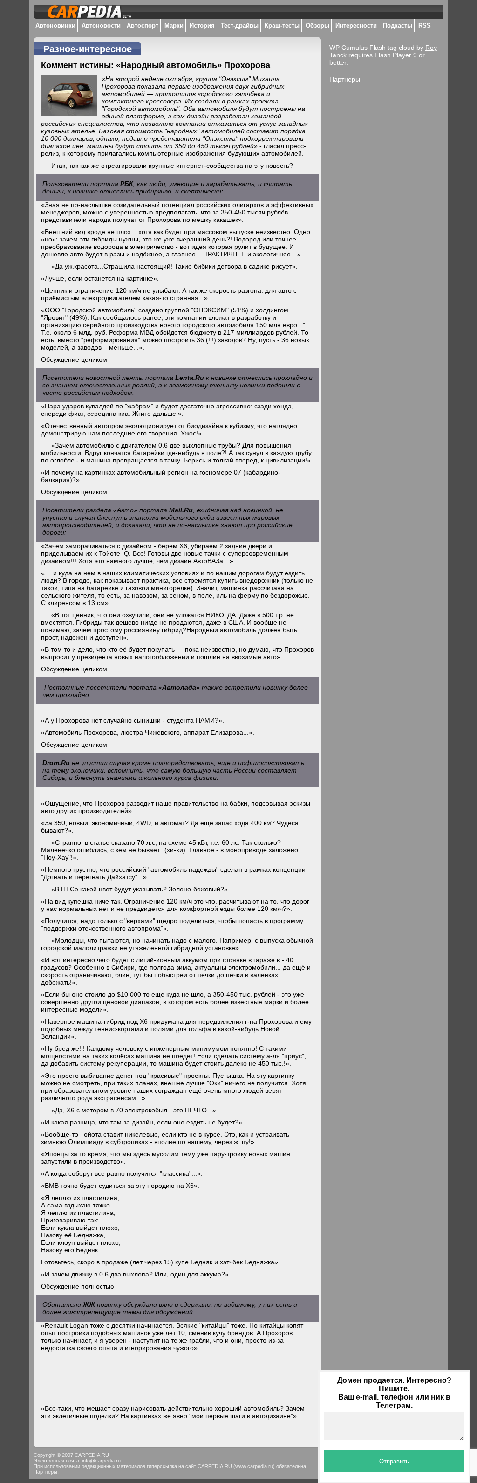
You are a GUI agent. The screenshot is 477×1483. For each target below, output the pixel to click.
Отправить (394, 1461)
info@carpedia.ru (101, 1460)
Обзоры (317, 25)
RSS (424, 25)
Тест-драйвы (240, 25)
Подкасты (397, 25)
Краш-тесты (282, 25)
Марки (174, 25)
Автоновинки (55, 25)
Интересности (356, 25)
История (202, 25)
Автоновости (101, 25)
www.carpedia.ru (254, 1466)
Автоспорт (142, 25)
